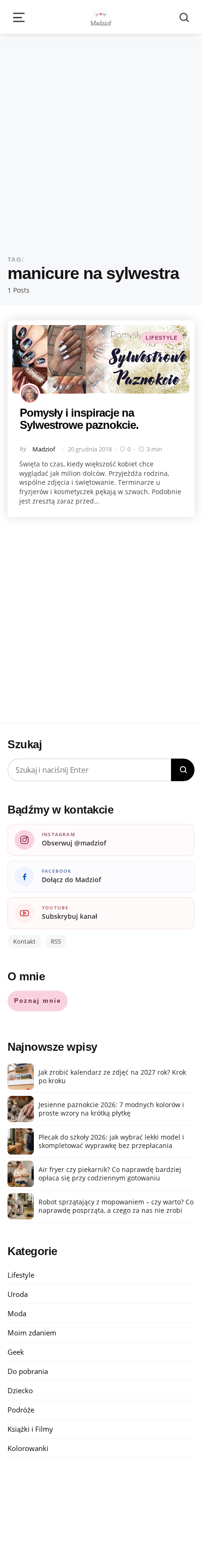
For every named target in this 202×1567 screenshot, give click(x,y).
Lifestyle (162, 338)
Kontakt (24, 941)
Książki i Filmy (30, 1429)
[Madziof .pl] (101, 17)
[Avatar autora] (29, 393)
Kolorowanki (28, 1448)
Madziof (43, 449)
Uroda (18, 1294)
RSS (56, 941)
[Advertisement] (101, 140)
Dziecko (20, 1390)
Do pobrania (28, 1371)
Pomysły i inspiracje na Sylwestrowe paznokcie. (79, 418)
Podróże (21, 1409)
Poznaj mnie (37, 1000)
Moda (17, 1313)
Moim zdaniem (32, 1332)
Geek (16, 1352)
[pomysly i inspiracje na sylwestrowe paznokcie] (101, 359)
